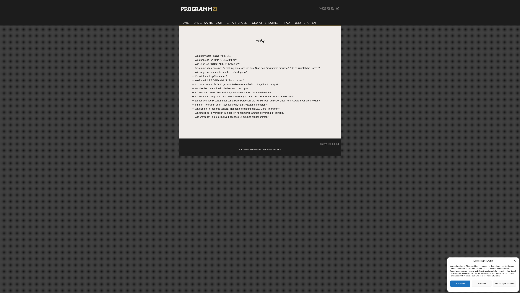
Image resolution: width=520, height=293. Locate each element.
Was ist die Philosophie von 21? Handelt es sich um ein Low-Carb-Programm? (237, 109)
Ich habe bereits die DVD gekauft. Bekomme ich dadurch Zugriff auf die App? (236, 84)
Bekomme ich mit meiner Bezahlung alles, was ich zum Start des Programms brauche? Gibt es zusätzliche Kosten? (257, 68)
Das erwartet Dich (208, 22)
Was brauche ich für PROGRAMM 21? (216, 60)
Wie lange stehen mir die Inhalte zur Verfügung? (221, 72)
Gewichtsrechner (266, 22)
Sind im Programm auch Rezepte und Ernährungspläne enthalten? (231, 104)
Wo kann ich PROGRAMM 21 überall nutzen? (219, 80)
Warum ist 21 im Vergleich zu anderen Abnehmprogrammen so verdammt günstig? (239, 113)
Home (185, 22)
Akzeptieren (460, 283)
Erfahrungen (237, 22)
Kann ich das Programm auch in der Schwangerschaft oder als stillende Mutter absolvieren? (244, 96)
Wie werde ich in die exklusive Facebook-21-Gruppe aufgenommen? (232, 117)
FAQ (287, 22)
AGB (240, 149)
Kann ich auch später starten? (211, 76)
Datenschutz (247, 149)
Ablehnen (481, 283)
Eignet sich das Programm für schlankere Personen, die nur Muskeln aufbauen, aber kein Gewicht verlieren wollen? (257, 100)
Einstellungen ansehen (504, 283)
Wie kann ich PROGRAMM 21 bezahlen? (217, 64)
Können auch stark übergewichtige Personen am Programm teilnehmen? (234, 92)
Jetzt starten (305, 22)
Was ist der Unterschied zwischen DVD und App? (221, 88)
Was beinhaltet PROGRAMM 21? (213, 56)
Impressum (257, 149)
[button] (514, 260)
